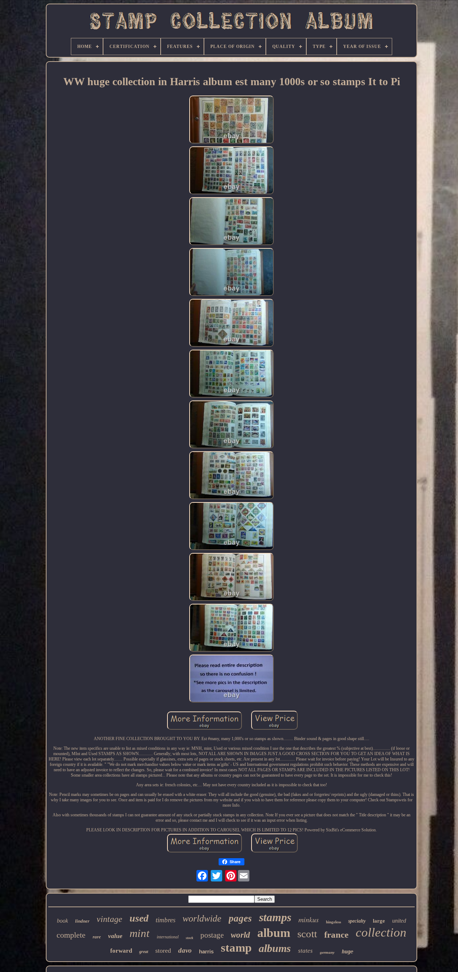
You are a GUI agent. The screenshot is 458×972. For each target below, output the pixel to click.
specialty (357, 921)
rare (97, 936)
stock (189, 938)
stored (163, 950)
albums (275, 948)
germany (327, 952)
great (143, 951)
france (336, 934)
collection (381, 932)
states (305, 950)
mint (140, 933)
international (168, 936)
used (139, 918)
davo (185, 950)
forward (121, 950)
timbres (165, 920)
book (62, 921)
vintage (109, 919)
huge (347, 951)
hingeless (333, 922)
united (399, 921)
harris (206, 951)
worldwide (201, 918)
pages (240, 918)
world (240, 934)
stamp (236, 947)
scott (307, 933)
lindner (82, 921)
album (273, 932)
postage (212, 935)
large (379, 921)
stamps (275, 917)
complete (71, 934)
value (115, 935)
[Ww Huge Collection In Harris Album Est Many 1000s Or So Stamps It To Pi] (231, 120)
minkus (308, 919)
